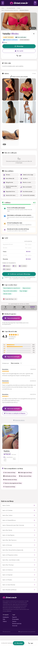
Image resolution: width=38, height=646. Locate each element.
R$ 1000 (28, 259)
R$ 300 (28, 251)
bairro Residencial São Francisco (10, 10)
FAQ (4, 619)
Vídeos (5, 621)
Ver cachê (20, 51)
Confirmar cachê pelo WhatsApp (20, 274)
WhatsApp (20, 46)
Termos (14, 621)
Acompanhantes (11, 8)
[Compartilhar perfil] (34, 34)
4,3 (9, 37)
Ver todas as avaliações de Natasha (15, 413)
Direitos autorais (16, 623)
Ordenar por (5, 363)
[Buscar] (35, 3)
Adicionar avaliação (13, 408)
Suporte (14, 617)
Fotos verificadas (21, 37)
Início (3, 8)
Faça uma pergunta (13, 318)
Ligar (20, 55)
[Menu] (2, 3)
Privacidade (15, 619)
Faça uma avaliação (13, 356)
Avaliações (6, 617)
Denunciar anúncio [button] (20, 420)
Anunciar (14, 625)
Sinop (18, 8)
